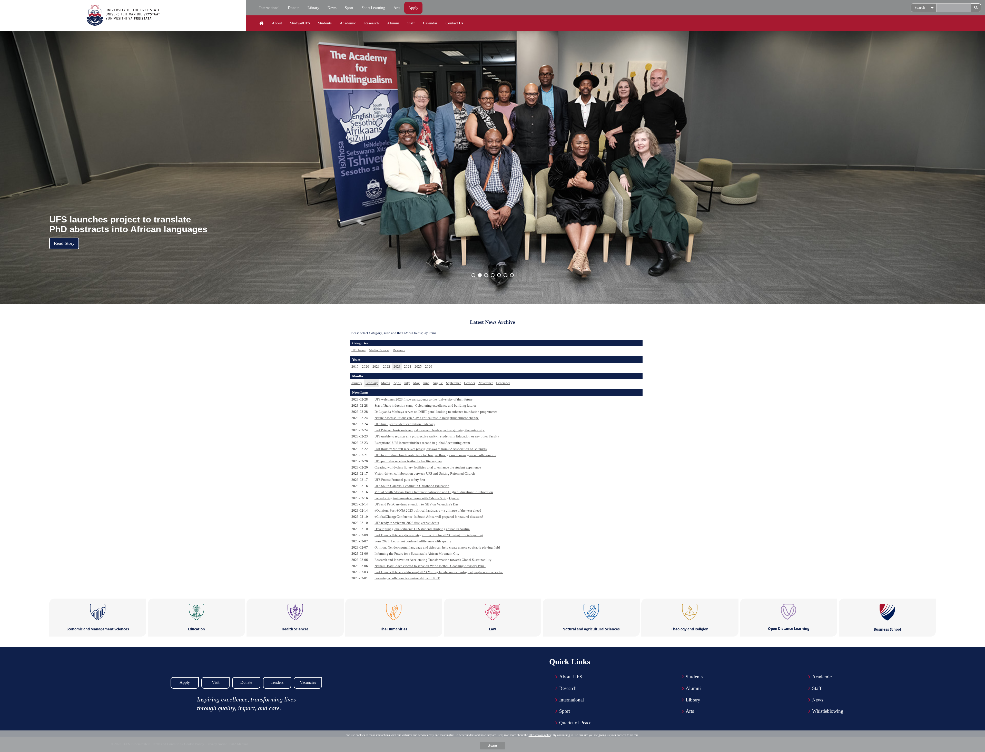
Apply (413, 8)
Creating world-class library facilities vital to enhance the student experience (428, 467)
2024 (407, 366)
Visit (215, 682)
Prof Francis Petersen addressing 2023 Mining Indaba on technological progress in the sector (439, 572)
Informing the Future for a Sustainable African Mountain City (417, 553)
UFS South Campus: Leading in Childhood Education (412, 486)
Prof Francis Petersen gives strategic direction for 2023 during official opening (429, 535)
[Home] (261, 23)
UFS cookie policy (540, 735)
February (372, 383)
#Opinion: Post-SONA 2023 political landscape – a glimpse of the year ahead (428, 510)
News (332, 8)
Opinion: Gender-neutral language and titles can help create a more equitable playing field (437, 547)
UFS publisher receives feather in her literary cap (408, 461)
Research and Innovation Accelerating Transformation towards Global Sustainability (433, 560)
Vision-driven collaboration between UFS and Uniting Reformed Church (425, 473)
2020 (365, 366)
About (277, 23)
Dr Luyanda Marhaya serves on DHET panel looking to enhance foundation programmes (436, 412)
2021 (376, 366)
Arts (396, 8)
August (438, 383)
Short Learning (373, 8)
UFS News (358, 350)
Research (371, 23)
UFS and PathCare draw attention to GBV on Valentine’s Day (417, 504)
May (416, 383)
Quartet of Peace (575, 722)
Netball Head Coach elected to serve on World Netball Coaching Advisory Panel (430, 566)
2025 (418, 366)
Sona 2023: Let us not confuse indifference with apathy (413, 541)
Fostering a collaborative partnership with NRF (407, 578)
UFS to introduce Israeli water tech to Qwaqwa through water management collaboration (435, 455)
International (269, 8)
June (426, 383)
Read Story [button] (64, 243)
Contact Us (454, 23)
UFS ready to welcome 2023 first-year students (407, 523)
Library (313, 8)
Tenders (277, 682)
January (356, 383)
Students (325, 23)
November (485, 383)
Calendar (430, 23)
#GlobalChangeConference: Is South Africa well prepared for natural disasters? (429, 517)
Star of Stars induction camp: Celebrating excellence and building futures (425, 405)
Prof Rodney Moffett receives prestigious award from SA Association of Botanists (431, 449)
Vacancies (308, 682)
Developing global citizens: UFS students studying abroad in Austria (422, 529)
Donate (293, 8)
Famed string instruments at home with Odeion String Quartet (417, 498)
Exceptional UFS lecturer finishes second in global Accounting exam (422, 443)
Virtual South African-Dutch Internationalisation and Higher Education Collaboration (434, 492)
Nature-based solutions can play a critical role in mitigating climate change (427, 418)
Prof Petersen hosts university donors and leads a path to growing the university (430, 430)
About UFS (570, 676)
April (397, 383)
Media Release (379, 350)
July (407, 383)
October (469, 383)
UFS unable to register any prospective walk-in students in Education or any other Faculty (437, 436)
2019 (355, 366)
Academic (348, 23)
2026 (428, 366)
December (503, 383)
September (453, 383)
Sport (349, 8)
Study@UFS (300, 23)
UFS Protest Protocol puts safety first (400, 480)
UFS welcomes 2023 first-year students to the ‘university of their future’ (424, 399)
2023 (397, 366)
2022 (386, 366)
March (385, 383)
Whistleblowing (827, 711)
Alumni (393, 23)
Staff (411, 23)
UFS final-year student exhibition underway (405, 424)
